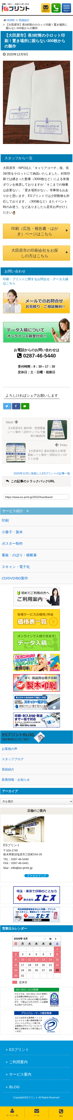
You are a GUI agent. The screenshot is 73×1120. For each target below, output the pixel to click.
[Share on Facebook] (16, 406)
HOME (11, 20)
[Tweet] (7, 406)
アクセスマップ (36, 875)
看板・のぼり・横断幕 (19, 555)
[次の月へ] (57, 938)
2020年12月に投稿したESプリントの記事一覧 (42, 473)
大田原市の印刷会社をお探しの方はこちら (34, 253)
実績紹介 (24, 20)
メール (37, 1115)
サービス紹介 (12, 511)
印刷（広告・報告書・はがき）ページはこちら (34, 231)
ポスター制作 (12, 543)
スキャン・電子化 (16, 567)
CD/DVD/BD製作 (15, 578)
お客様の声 (9, 748)
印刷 (5, 520)
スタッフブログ (13, 759)
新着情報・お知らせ (16, 779)
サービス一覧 (12, 1115)
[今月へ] (50, 938)
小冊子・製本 (12, 532)
